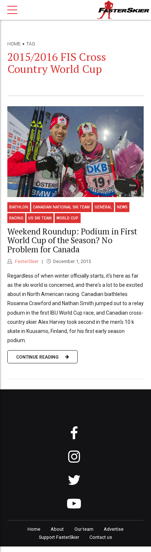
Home (14, 44)
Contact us (100, 537)
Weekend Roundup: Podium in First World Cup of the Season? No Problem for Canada (72, 240)
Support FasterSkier (59, 537)
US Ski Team (40, 218)
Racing (16, 218)
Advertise (114, 529)
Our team (83, 529)
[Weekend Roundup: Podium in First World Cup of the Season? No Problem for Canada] (75, 151)
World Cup (67, 218)
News (122, 207)
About (57, 529)
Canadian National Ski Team (61, 207)
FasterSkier (26, 261)
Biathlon (18, 207)
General (103, 207)
